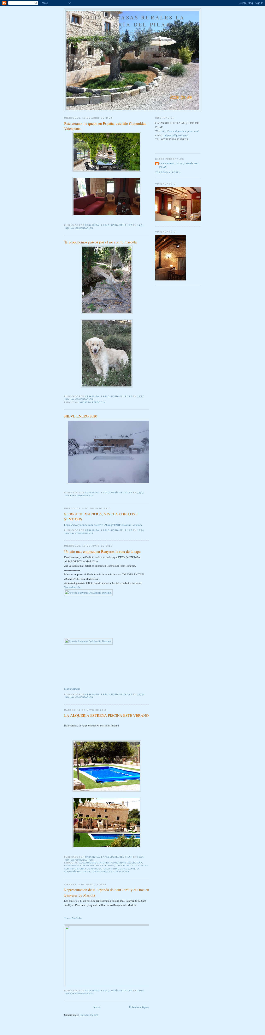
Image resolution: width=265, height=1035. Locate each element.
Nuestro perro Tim (92, 402)
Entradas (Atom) (89, 1015)
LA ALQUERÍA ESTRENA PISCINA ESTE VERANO (106, 715)
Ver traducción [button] (72, 587)
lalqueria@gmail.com (176, 135)
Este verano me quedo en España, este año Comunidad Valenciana (105, 126)
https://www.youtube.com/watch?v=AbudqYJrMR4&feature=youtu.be (103, 525)
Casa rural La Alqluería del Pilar (179, 165)
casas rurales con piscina (110, 871)
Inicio (96, 1007)
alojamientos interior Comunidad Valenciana (110, 863)
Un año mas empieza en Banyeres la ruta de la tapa (102, 551)
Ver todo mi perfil (168, 172)
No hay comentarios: (80, 228)
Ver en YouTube (73, 918)
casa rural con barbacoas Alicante (89, 865)
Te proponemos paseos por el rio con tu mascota (100, 242)
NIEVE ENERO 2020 (80, 416)
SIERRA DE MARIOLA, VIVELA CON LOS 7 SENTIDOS (101, 516)
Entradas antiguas (139, 1007)
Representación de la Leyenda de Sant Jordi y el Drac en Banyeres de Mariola (106, 892)
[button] (72, 688)
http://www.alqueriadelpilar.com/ (180, 131)
